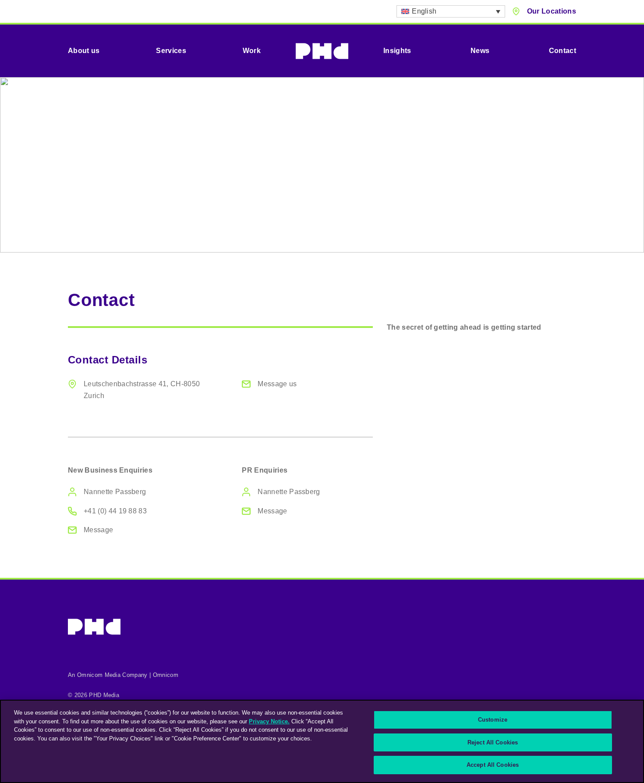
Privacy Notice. (269, 721)
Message (98, 530)
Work (252, 50)
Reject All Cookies (492, 742)
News (480, 50)
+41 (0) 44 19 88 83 (115, 511)
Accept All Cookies (493, 765)
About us (84, 50)
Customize (492, 719)
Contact (562, 50)
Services (171, 50)
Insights (397, 50)
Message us (277, 384)
